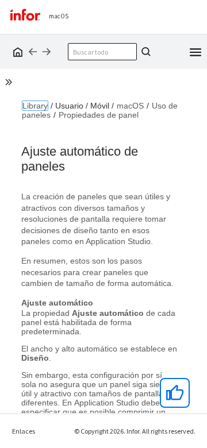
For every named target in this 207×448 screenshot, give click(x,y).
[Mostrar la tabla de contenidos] (10, 83)
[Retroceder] (33, 51)
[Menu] (195, 51)
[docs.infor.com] (16, 51)
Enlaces (23, 431)
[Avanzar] (46, 51)
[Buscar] (144, 51)
